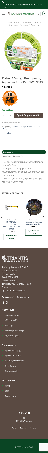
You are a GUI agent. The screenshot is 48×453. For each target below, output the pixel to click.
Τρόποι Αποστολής (13, 355)
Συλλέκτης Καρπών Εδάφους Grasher (34, 223)
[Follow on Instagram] (7, 302)
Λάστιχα (35, 25)
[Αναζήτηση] (38, 13)
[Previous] (2, 222)
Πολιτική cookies (12, 371)
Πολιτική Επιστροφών (14, 360)
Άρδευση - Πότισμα (18, 25)
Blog (7, 391)
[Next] (43, 222)
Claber (9, 133)
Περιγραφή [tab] (8, 152)
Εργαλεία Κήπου (31, 22)
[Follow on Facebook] (3, 302)
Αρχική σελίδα (13, 22)
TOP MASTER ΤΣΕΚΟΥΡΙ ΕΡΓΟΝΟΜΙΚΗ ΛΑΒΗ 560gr (11, 225)
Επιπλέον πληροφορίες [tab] (13, 156)
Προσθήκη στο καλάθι (29, 115)
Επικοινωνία (10, 396)
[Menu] (3, 14)
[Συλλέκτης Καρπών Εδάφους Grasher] (34, 208)
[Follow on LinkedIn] (29, 413)
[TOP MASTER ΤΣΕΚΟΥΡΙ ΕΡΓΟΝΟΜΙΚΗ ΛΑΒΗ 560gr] (12, 208)
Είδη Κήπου (10, 325)
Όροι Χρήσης (10, 366)
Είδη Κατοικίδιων (12, 320)
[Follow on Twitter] (26, 413)
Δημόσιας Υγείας (12, 315)
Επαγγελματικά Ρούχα (14, 330)
